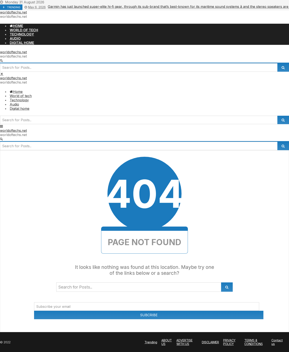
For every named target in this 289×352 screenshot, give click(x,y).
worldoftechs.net (13, 12)
